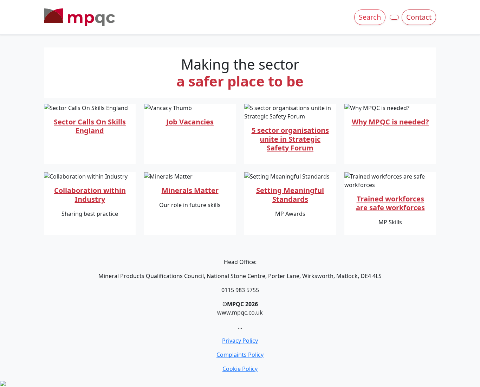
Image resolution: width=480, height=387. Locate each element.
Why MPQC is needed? (390, 122)
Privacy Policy (240, 340)
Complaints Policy (240, 355)
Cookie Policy (240, 369)
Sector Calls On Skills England (90, 126)
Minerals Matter (190, 190)
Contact (419, 17)
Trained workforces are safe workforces (390, 203)
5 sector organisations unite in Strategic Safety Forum (290, 139)
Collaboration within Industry (90, 195)
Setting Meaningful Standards (290, 195)
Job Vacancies (190, 122)
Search (370, 17)
